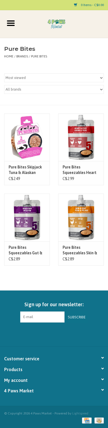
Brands (22, 56)
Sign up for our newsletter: (54, 304)
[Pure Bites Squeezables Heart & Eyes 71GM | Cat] (81, 137)
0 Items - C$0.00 (92, 5)
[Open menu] (11, 22)
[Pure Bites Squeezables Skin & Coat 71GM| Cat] (81, 217)
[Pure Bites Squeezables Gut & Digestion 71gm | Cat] (27, 217)
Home (8, 56)
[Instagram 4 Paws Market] (59, 333)
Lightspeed (80, 413)
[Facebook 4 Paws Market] (49, 333)
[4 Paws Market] (65, 24)
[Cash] (98, 420)
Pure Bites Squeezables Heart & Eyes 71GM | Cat (79, 170)
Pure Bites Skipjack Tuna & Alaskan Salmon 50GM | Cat (25, 170)
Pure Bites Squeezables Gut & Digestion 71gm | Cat (25, 250)
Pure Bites (39, 56)
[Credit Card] (86, 420)
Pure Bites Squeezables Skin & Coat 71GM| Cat (80, 250)
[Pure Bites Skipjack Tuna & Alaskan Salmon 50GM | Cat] (27, 137)
